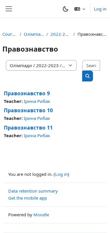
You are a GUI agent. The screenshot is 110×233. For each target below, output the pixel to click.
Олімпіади (34, 34)
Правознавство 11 (28, 127)
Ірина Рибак (37, 101)
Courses (9, 34)
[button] (80, 9)
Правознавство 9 (27, 93)
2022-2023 (60, 34)
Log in (100, 9)
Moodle (41, 214)
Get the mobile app (27, 198)
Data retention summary (33, 191)
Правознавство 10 (28, 110)
